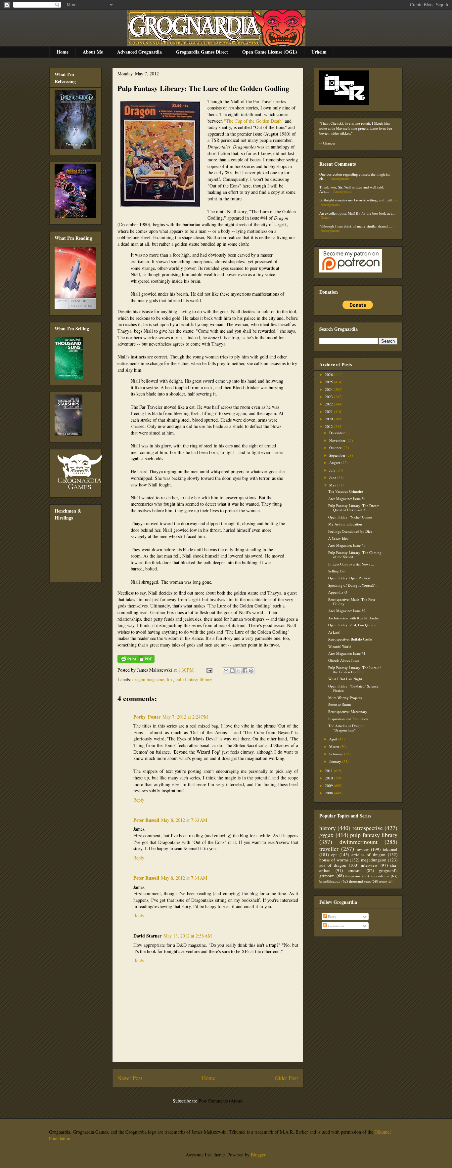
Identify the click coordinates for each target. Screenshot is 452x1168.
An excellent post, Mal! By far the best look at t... (357, 213)
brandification (329, 881)
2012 (329, 426)
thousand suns (360, 881)
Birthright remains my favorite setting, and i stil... (357, 199)
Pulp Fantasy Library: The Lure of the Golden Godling (203, 88)
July (333, 470)
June (333, 477)
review (363, 849)
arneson (355, 870)
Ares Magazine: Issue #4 (347, 498)
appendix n (380, 875)
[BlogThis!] (232, 670)
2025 (329, 381)
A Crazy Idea (338, 538)
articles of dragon (368, 854)
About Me (93, 51)
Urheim (319, 51)
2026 (329, 374)
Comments (335, 925)
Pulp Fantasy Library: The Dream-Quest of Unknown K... (354, 507)
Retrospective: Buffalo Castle (350, 639)
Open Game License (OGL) (269, 51)
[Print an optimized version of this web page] (136, 661)
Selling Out (336, 570)
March (334, 746)
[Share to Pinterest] (251, 670)
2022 (329, 403)
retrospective (367, 828)
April (333, 738)
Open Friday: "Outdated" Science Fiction (353, 688)
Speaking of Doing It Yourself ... (353, 585)
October (335, 447)
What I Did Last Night (345, 678)
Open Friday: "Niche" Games (350, 517)
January (335, 761)
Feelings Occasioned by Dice (350, 531)
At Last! (334, 632)
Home (62, 51)
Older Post (286, 1078)
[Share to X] (238, 670)
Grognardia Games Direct (202, 51)
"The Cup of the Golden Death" (254, 121)
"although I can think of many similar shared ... (355, 226)
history (327, 828)
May (333, 484)
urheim (383, 881)
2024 (329, 389)
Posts (331, 916)
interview (369, 865)
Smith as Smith (339, 704)
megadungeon (373, 860)
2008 (329, 792)
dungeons (352, 875)
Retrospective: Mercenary (347, 711)
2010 (329, 777)
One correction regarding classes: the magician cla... (354, 176)
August (335, 462)
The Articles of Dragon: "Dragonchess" (346, 727)
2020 (329, 418)
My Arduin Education (345, 523)
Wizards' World (339, 646)
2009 (329, 785)
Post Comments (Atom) (221, 1101)
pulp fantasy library (193, 679)
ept (334, 854)
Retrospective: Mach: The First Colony (351, 601)
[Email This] (226, 670)
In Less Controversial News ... (351, 564)
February (336, 753)
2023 (329, 396)
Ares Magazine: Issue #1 (347, 653)
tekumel (390, 849)
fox (170, 679)
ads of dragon (332, 865)
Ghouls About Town (343, 660)
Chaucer (329, 143)
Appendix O (337, 592)
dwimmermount (358, 842)
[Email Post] (209, 670)
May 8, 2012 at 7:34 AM (184, 878)
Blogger (258, 1154)
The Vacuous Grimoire (345, 491)
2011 (329, 770)
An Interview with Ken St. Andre (353, 617)
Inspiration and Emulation (348, 718)
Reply (138, 800)
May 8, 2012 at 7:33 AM (184, 820)
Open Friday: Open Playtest (349, 577)
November (337, 440)
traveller (329, 849)
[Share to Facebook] (245, 670)
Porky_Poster (146, 716)
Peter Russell (146, 819)
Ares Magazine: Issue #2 (347, 610)
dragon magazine (148, 679)
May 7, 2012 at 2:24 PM (185, 717)
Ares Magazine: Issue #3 (347, 545)
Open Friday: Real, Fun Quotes (352, 624)
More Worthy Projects (345, 697)
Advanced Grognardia (139, 51)
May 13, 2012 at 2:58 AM (187, 936)
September (337, 455)
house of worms (333, 860)
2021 (329, 411)
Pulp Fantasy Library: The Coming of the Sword (355, 554)
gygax (326, 835)
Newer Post (129, 1078)
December (337, 432)
